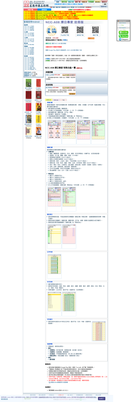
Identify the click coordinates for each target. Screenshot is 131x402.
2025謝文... (39, 124)
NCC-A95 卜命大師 (29, 64)
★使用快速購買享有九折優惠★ (79, 9)
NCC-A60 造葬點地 (29, 53)
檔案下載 (77, 2)
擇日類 (72, 7)
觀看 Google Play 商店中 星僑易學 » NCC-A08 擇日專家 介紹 (64, 50)
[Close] (129, 21)
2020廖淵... (39, 88)
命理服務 (91, 2)
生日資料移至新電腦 (67, 12)
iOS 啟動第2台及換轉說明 (71, 17)
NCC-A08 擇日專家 (29, 44)
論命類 (26, 25)
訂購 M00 (75, 4)
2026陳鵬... (39, 112)
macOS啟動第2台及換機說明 (71, 18)
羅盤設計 (104, 2)
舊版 (55, 15)
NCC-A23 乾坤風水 (29, 51)
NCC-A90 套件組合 (29, 57)
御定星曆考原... (29, 124)
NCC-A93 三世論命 (29, 61)
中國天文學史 (28, 136)
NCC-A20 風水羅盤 (62, 15)
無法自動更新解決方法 (79, 12)
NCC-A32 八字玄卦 (29, 41)
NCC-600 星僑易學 (30, 13)
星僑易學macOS (28, 74)
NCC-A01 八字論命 (29, 26)
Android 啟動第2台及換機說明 (85, 15)
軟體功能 (48, 100)
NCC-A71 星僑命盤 (29, 30)
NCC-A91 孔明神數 (29, 58)
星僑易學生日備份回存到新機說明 (54, 17)
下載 (63, 100)
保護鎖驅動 (73, 13)
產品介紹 (71, 2)
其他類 (26, 56)
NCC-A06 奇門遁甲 (29, 33)
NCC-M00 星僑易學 (30, 18)
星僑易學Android (65, 7)
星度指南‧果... (29, 112)
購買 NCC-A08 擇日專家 (59, 43)
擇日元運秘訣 (28, 88)
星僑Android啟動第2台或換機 (59, 382)
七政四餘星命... (29, 100)
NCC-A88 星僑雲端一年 (30, 69)
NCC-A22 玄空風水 (29, 50)
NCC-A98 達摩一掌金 (30, 68)
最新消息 (64, 2)
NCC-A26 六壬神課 (29, 36)
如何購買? (72, 75)
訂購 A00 (69, 4)
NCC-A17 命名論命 (29, 29)
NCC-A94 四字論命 (29, 62)
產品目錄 (80, 4)
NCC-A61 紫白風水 (29, 54)
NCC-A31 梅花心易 (29, 40)
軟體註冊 (84, 2)
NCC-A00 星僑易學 (30, 15)
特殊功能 (56, 100)
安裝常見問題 (57, 12)
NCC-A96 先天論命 (29, 65)
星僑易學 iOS (27, 75)
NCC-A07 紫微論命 (29, 27)
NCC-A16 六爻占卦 (29, 39)
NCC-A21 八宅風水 (29, 49)
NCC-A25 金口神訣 (29, 34)
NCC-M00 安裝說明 (58, 18)
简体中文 (103, 6)
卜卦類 (26, 37)
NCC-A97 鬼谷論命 (29, 66)
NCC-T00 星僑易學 (30, 17)
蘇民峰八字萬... (39, 136)
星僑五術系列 (27, 72)
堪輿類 (26, 46)
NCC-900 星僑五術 (30, 12)
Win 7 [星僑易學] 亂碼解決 (62, 13)
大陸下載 (50, 15)
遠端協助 (44, 9)
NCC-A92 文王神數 (29, 60)
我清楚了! (101, 398)
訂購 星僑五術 (58, 4)
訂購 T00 (64, 4)
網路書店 (97, 2)
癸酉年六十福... (39, 100)
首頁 (57, 2)
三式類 (26, 32)
